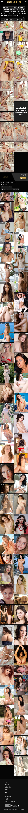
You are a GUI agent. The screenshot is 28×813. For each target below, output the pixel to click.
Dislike (9, 186)
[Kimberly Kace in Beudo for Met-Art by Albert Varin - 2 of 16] (21, 26)
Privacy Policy (8, 796)
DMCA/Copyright (8, 799)
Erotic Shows (12, 9)
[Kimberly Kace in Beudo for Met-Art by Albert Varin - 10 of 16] (7, 101)
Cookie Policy (7, 798)
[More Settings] (26, 17)
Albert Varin (11, 19)
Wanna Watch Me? (20, 9)
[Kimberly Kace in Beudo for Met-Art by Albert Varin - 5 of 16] (7, 51)
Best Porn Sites (14, 7)
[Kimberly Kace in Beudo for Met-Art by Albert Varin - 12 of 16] (7, 132)
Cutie (17, 19)
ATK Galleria (13, 11)
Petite (20, 19)
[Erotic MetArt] (14, 2)
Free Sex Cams (6, 11)
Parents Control (8, 787)
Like (4, 186)
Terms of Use (7, 795)
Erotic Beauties (21, 7)
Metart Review (6, 7)
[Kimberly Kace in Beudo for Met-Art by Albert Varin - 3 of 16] (21, 36)
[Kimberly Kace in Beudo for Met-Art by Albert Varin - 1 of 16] (7, 26)
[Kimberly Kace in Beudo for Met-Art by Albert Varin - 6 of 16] (21, 71)
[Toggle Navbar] (2, 2)
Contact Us (7, 784)
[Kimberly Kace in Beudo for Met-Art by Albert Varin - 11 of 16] (7, 116)
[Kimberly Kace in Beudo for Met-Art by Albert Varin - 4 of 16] (21, 51)
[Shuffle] (23, 17)
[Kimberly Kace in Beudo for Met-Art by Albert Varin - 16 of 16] (7, 162)
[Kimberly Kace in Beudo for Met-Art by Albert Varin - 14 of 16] (7, 147)
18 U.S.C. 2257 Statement (10, 801)
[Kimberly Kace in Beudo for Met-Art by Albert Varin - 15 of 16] (21, 147)
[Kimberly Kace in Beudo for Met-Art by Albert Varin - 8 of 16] (21, 91)
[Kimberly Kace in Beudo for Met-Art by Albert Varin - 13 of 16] (21, 132)
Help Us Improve (8, 786)
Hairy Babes (6, 9)
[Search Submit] (26, 2)
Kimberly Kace (5, 19)
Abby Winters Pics (21, 11)
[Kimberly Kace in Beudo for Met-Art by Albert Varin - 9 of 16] (7, 86)
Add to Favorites (6, 189)
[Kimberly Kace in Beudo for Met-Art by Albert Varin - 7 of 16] (7, 71)
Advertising (7, 789)
